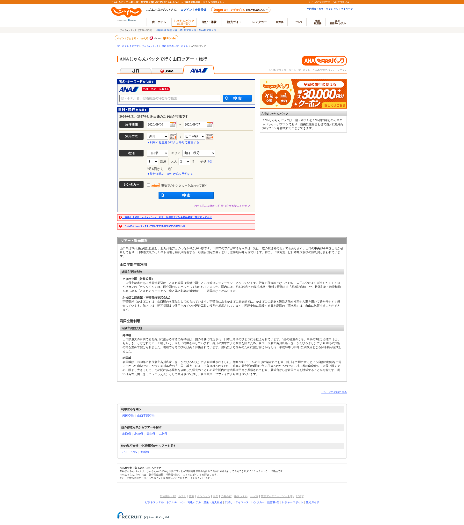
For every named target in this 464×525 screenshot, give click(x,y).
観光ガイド (312, 502)
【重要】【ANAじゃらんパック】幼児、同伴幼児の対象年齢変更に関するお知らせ (167, 217)
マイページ (347, 8)
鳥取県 (126, 434)
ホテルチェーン (175, 502)
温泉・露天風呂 (212, 502)
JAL (167, 70)
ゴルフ (299, 22)
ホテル (182, 496)
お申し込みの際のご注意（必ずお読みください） (223, 205)
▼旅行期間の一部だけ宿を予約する (170, 174)
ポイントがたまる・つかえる (133, 38)
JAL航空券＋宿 (188, 30)
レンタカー (259, 22)
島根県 (138, 434)
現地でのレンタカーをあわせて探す (184, 185)
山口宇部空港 (146, 415)
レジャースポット (292, 502)
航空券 (279, 22)
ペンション (203, 496)
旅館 (191, 496)
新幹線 (144, 452)
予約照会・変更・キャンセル (322, 8)
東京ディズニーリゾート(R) (277, 496)
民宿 (215, 496)
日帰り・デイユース (237, 502)
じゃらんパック (184, 22)
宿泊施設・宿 (168, 496)
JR (135, 70)
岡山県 (150, 434)
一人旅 (254, 496)
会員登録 (200, 9)
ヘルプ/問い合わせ (343, 1)
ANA (133, 452)
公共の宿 (226, 496)
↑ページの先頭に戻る (334, 392)
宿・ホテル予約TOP (128, 46)
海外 (317, 22)
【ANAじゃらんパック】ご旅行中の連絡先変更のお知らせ (153, 226)
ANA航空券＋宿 (207, 30)
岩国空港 (128, 415)
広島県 (163, 434)
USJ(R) (300, 496)
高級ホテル (194, 502)
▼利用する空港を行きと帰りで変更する (173, 142)
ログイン (186, 9)
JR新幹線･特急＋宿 (166, 30)
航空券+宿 (273, 502)
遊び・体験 (209, 22)
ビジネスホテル (154, 502)
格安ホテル (240, 496)
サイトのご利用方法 (319, 1)
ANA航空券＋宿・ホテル (174, 46)
